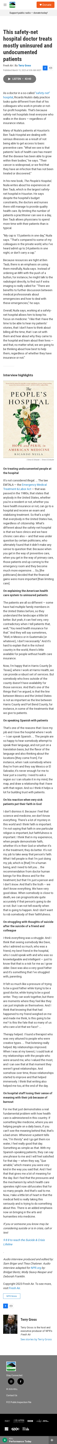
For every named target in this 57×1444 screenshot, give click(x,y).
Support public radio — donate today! (29, 13)
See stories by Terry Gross (36, 1339)
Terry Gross (24, 65)
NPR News (11, 1296)
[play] (5, 1440)
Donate (46, 4)
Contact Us (11, 1395)
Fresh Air (14, 1288)
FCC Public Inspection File (18, 1402)
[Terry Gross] (10, 1324)
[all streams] (53, 1440)
